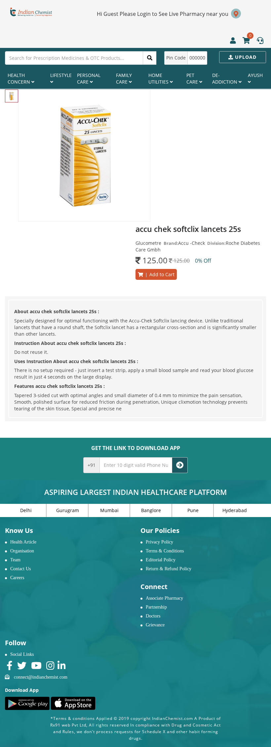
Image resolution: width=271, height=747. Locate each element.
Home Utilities (159, 78)
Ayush (255, 75)
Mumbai (109, 510)
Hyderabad (234, 510)
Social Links (22, 654)
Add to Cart (158, 274)
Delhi (26, 510)
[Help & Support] (260, 41)
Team (15, 559)
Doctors (153, 616)
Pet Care (192, 78)
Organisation (22, 550)
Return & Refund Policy (168, 568)
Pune (193, 510)
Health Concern (19, 78)
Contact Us (20, 568)
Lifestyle (61, 75)
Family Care (124, 78)
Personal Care (88, 78)
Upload (244, 57)
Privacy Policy (159, 542)
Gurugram (67, 510)
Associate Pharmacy (164, 598)
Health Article (23, 542)
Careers (17, 577)
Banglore (151, 510)
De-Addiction (225, 78)
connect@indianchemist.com (40, 677)
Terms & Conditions (165, 550)
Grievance (155, 624)
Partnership (156, 607)
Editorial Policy (160, 559)
